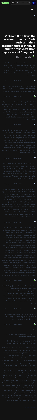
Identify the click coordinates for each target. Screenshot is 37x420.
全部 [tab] (13, 3)
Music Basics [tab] (20, 3)
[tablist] (21, 3)
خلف (32, 9)
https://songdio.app (29, 407)
